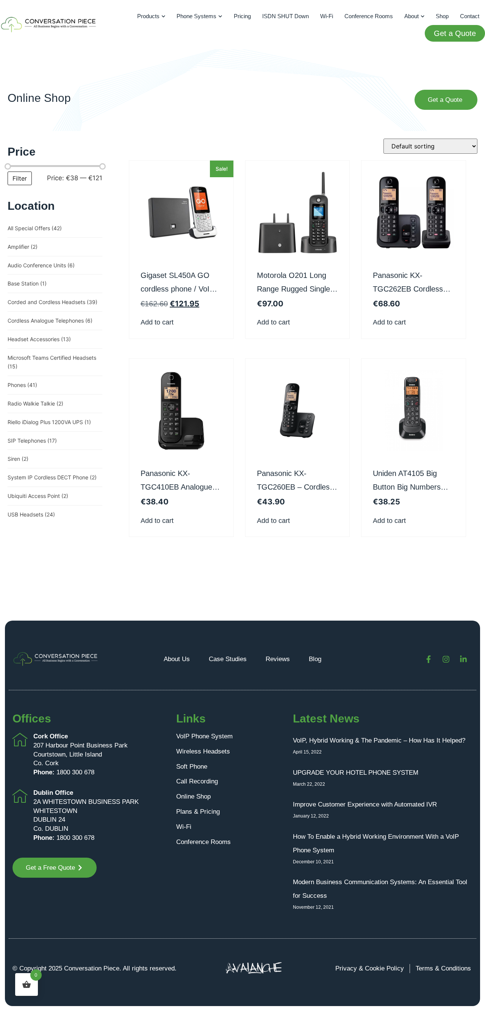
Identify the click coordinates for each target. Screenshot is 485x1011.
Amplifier (23, 246)
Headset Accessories (39, 339)
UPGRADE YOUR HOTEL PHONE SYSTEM (355, 772)
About (411, 16)
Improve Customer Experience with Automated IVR (365, 804)
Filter (20, 178)
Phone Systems (196, 16)
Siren (18, 459)
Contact (469, 16)
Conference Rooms (368, 16)
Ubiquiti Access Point (38, 496)
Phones (22, 385)
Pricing (242, 16)
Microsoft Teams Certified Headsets (52, 362)
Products (148, 16)
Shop (442, 16)
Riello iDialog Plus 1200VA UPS (49, 422)
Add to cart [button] (157, 322)
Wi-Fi (326, 16)
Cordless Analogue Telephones (50, 320)
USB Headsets (31, 514)
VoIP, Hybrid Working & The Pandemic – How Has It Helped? (379, 740)
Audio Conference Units (41, 265)
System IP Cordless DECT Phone (52, 477)
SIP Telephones (32, 440)
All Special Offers (35, 228)
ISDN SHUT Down (285, 16)
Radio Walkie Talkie (35, 403)
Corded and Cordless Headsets (52, 302)
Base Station (27, 283)
